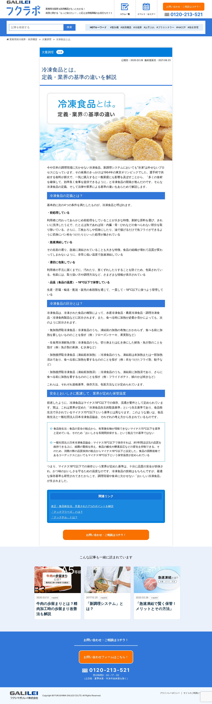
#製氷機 (114, 27)
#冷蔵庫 (137, 27)
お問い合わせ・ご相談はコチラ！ (183, 6)
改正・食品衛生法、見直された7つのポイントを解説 (82, 506)
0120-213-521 (186, 14)
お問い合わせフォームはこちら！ (106, 657)
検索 (69, 27)
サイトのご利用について (194, 693)
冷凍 (60, 52)
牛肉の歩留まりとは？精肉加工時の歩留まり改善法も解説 (56, 608)
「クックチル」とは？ (64, 517)
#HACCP (181, 27)
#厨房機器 (126, 27)
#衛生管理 (193, 27)
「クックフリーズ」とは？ (67, 511)
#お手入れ (149, 27)
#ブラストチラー (165, 27)
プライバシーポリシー (170, 693)
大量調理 (54, 598)
